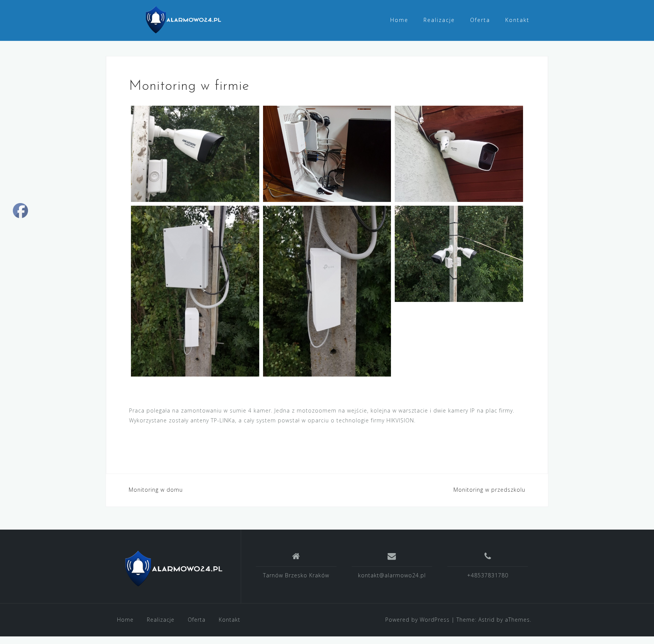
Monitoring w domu (156, 489)
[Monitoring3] (195, 291)
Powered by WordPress (417, 619)
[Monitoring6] (195, 154)
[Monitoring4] (327, 291)
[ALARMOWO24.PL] (173, 569)
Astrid (486, 619)
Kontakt (517, 19)
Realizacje (439, 19)
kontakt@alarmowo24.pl (392, 575)
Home (399, 19)
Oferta (480, 19)
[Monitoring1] (327, 154)
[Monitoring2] (459, 154)
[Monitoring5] (459, 254)
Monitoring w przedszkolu (489, 489)
